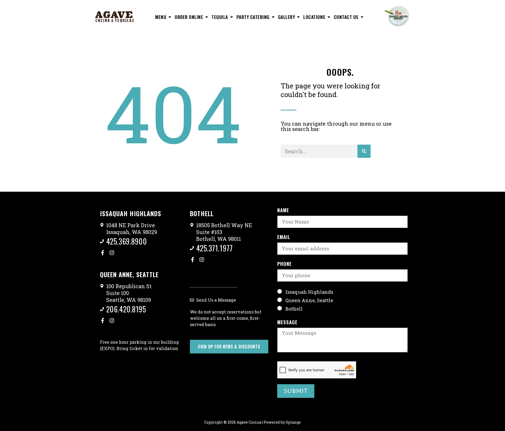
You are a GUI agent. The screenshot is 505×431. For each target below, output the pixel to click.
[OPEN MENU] (170, 17)
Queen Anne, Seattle (309, 300)
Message (287, 323)
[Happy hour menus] (397, 16)
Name (283, 210)
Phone (284, 264)
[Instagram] (111, 252)
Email (283, 237)
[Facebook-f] (102, 252)
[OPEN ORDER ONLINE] (206, 17)
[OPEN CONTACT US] (362, 17)
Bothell (294, 309)
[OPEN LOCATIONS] (329, 17)
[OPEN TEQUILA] (231, 17)
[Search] (364, 151)
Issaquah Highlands (309, 292)
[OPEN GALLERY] (298, 17)
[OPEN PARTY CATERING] (273, 17)
